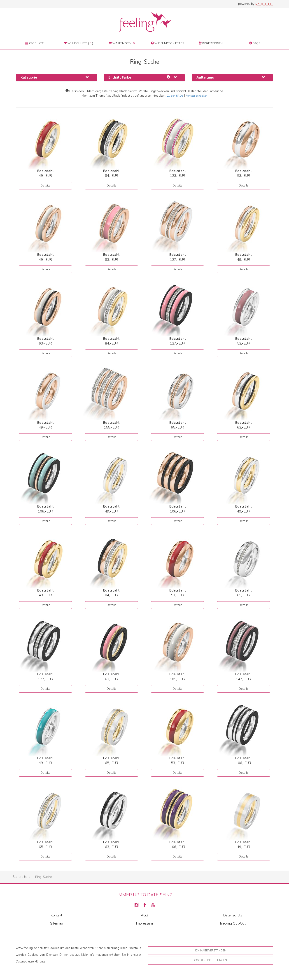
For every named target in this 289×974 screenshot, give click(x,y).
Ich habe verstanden (210, 950)
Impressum (144, 923)
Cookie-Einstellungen (210, 960)
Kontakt (56, 915)
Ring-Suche (43, 877)
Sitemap (56, 923)
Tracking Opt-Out (232, 923)
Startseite (19, 876)
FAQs (256, 43)
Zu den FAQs (175, 96)
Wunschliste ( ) (80, 43)
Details (45, 185)
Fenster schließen (196, 96)
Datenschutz (232, 915)
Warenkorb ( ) (124, 43)
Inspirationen (212, 43)
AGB (144, 915)
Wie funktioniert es (169, 43)
